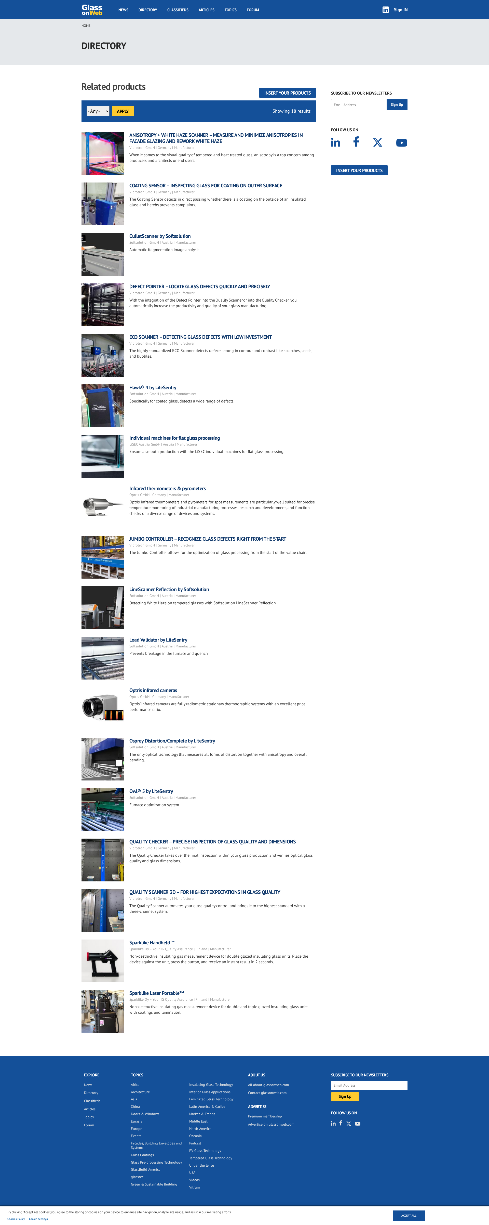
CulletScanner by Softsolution (160, 236)
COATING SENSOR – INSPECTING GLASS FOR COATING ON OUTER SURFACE (205, 186)
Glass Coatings (142, 1155)
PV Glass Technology (205, 1150)
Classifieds (177, 9)
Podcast (195, 1143)
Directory (148, 9)
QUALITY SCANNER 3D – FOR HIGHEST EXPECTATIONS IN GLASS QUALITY (204, 892)
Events (136, 1135)
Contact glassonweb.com (267, 1092)
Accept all (408, 1215)
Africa (135, 1084)
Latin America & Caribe (207, 1106)
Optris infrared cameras (153, 690)
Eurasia (136, 1121)
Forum (253, 9)
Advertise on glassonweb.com (271, 1124)
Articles (206, 9)
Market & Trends (202, 1114)
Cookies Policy (16, 1219)
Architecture (140, 1092)
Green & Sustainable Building (154, 1184)
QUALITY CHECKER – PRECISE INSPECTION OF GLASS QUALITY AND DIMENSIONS (212, 842)
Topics (231, 9)
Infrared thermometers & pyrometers (167, 488)
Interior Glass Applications (209, 1092)
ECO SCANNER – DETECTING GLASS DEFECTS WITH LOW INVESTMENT (200, 337)
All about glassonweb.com (268, 1085)
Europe (136, 1128)
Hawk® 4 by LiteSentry (152, 387)
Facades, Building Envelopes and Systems (156, 1145)
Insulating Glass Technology (211, 1084)
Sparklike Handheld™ (152, 943)
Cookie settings (38, 1219)
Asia (134, 1099)
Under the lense (201, 1165)
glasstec (137, 1177)
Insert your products (287, 93)
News (123, 9)
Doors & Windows (145, 1114)
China (135, 1106)
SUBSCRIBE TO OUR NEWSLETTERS (361, 93)
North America (200, 1128)
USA (192, 1172)
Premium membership (265, 1116)
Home (86, 25)
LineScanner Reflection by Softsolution (169, 589)
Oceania (195, 1135)
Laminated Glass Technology (211, 1099)
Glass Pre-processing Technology (156, 1162)
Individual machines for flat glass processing (174, 438)
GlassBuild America (145, 1169)
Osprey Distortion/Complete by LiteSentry (172, 741)
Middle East (198, 1121)
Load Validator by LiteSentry (158, 640)
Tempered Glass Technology (210, 1158)
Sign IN (401, 9)
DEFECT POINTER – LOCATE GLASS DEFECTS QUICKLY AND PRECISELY (199, 286)
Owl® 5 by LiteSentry (151, 791)
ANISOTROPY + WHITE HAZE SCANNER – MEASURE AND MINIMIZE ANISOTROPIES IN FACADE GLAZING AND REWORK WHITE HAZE (216, 138)
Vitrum (194, 1187)
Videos (194, 1180)
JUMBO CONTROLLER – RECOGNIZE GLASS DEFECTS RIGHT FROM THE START (207, 539)
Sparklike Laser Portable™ (156, 993)
